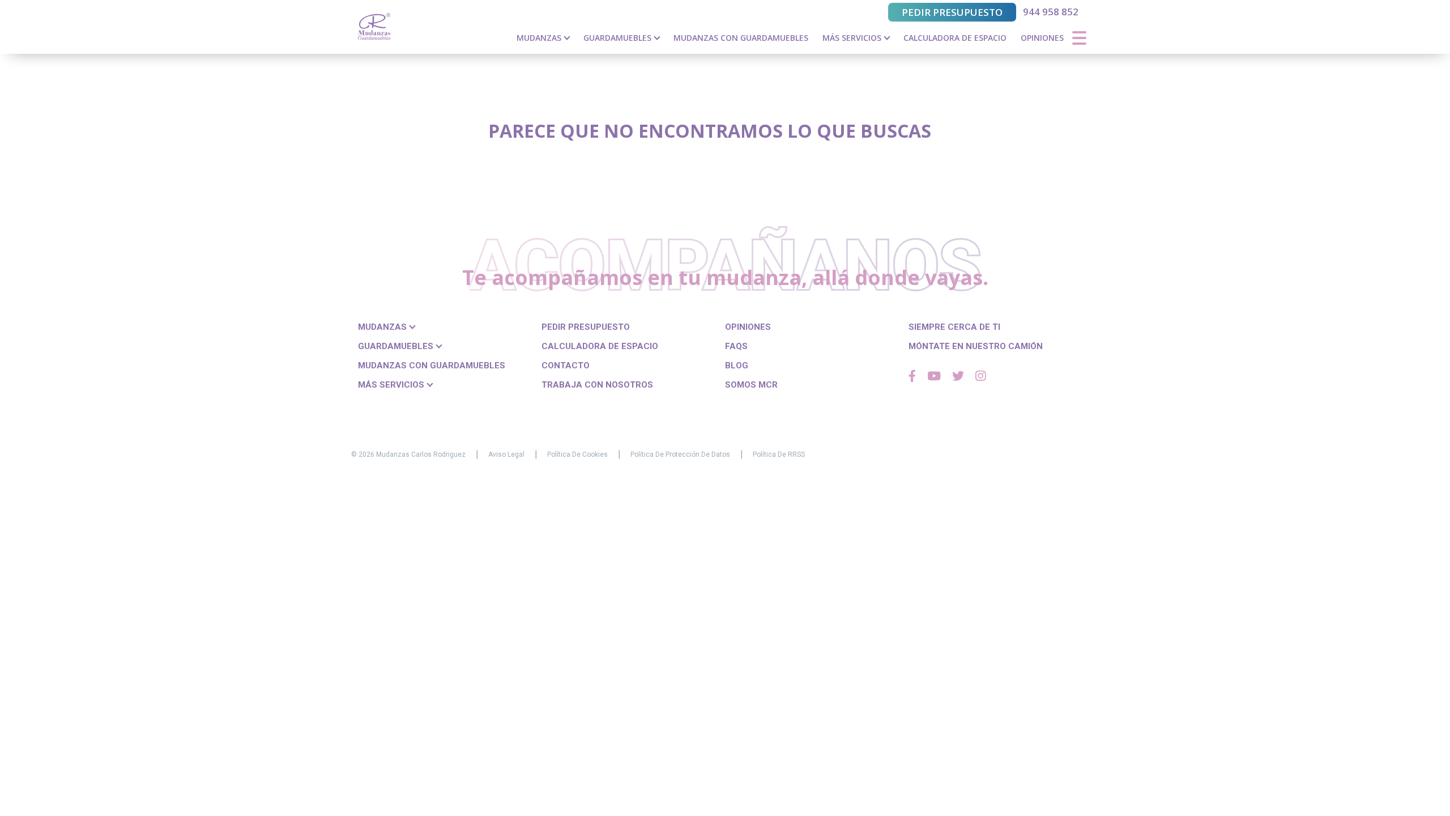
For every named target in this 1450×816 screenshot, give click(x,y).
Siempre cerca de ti (954, 327)
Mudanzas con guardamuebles (740, 37)
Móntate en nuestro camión (976, 346)
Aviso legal (506, 454)
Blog (736, 365)
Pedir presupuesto (952, 12)
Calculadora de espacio (955, 37)
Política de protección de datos (680, 454)
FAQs (736, 346)
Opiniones (1042, 37)
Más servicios (853, 37)
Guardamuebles (618, 37)
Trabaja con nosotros (597, 385)
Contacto (565, 365)
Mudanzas (540, 37)
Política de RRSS (779, 454)
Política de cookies (577, 454)
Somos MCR (751, 385)
